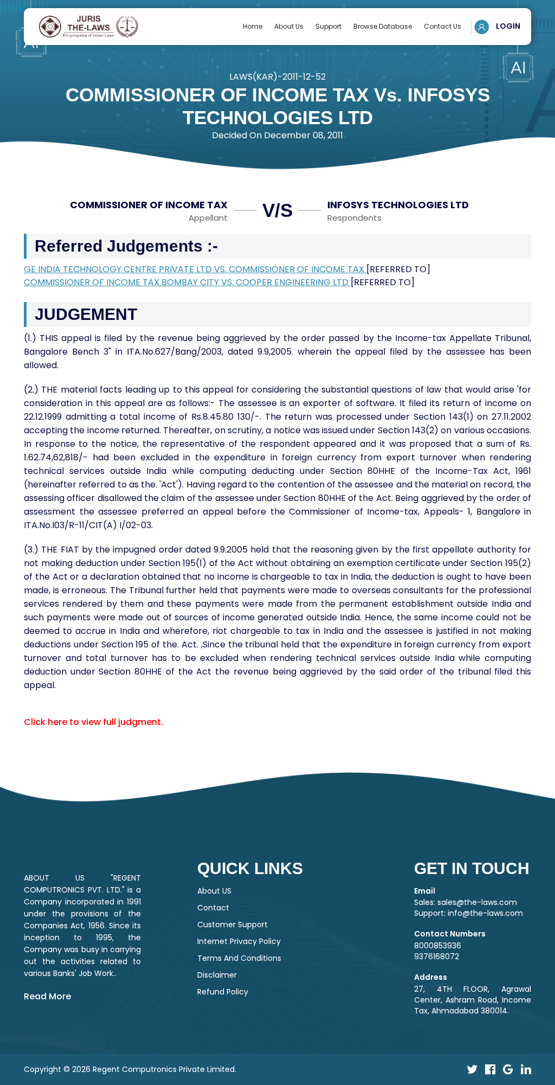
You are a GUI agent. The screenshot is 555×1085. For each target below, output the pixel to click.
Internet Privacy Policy (239, 941)
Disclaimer (217, 975)
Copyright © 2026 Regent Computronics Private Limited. (130, 1069)
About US (214, 891)
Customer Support (232, 924)
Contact (213, 907)
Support (328, 26)
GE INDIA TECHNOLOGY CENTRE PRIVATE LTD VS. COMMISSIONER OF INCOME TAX (195, 269)
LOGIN (507, 26)
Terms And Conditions (239, 958)
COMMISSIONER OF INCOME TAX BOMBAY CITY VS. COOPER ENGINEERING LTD (187, 282)
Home (252, 26)
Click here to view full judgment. (93, 722)
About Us (289, 26)
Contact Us (442, 26)
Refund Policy (222, 991)
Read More (47, 996)
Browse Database (382, 26)
